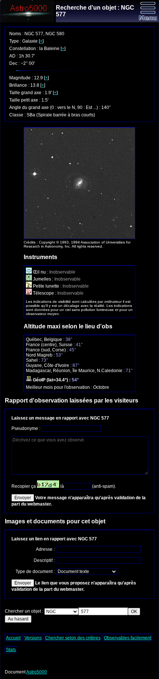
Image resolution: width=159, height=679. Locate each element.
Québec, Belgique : (45, 339)
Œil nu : (40, 272)
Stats (11, 649)
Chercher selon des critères (73, 637)
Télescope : (44, 293)
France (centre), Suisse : (51, 344)
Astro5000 (36, 672)
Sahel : (33, 360)
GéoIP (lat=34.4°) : (52, 379)
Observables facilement (127, 637)
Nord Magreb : (41, 355)
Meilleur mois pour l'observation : (59, 387)
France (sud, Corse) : (47, 349)
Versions (33, 637)
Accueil (13, 637)
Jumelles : (43, 279)
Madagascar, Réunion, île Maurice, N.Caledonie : (76, 370)
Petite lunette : (47, 286)
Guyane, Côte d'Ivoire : (49, 365)
